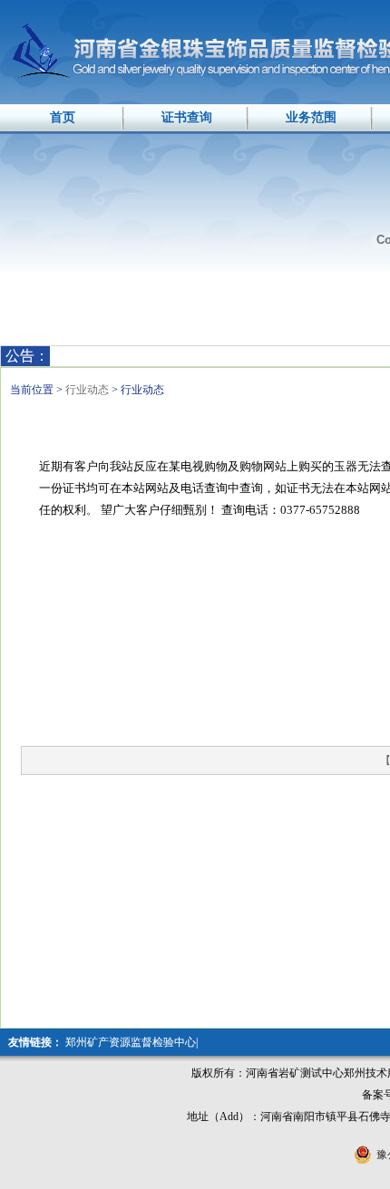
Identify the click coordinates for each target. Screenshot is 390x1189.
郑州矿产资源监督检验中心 (130, 1042)
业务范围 (311, 117)
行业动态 (88, 389)
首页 (62, 117)
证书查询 (186, 117)
